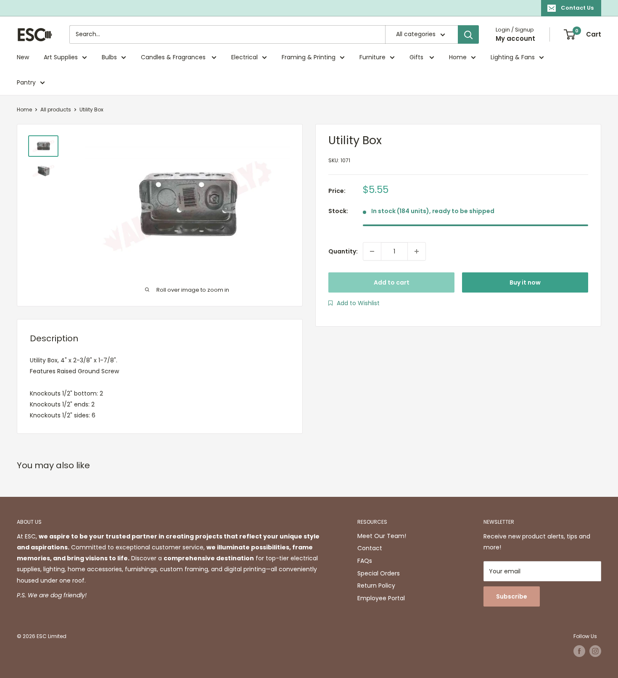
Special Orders (378, 573)
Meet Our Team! (381, 536)
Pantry (26, 82)
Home (458, 57)
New (23, 57)
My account (515, 38)
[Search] (468, 34)
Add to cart (391, 282)
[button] (354, 303)
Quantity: (343, 251)
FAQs (364, 561)
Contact (369, 548)
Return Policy (376, 585)
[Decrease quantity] (372, 251)
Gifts (417, 57)
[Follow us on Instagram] (595, 651)
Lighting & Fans (513, 57)
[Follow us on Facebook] (579, 651)
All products (55, 109)
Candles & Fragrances (174, 57)
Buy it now (525, 282)
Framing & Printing (308, 57)
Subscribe (511, 596)
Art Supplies (61, 57)
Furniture (372, 57)
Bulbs (109, 57)
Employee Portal (381, 598)
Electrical (244, 57)
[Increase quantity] (416, 251)
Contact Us (577, 8)
